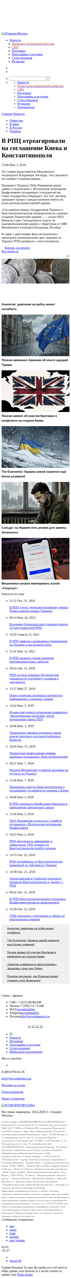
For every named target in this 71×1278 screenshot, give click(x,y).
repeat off (15, 1260)
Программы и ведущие (27, 54)
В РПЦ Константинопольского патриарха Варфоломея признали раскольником (37, 900)
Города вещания (12, 1092)
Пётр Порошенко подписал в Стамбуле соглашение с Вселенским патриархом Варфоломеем (35, 824)
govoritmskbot (26, 1009)
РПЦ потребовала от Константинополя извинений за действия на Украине (35, 863)
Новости (15, 40)
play (12, 1226)
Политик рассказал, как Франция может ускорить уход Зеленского (32, 978)
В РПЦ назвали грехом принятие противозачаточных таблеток (31, 659)
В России (15, 127)
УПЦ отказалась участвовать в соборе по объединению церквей (37, 917)
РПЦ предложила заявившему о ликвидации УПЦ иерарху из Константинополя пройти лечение (32, 844)
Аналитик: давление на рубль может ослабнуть (30, 930)
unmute (14, 1237)
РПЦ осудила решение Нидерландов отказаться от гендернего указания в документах (34, 678)
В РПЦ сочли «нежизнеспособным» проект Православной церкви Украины (38, 609)
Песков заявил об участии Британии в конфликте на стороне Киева (31, 954)
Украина (15, 131)
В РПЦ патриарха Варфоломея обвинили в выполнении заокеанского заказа (38, 805)
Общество (16, 120)
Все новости (10, 251)
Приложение (26, 107)
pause (13, 1229)
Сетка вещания (22, 58)
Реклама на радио (13, 1085)
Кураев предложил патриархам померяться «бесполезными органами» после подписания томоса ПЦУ (38, 716)
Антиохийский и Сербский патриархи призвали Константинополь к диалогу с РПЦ (36, 882)
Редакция (18, 61)
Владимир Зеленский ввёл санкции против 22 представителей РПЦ (38, 626)
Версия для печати (17, 248)
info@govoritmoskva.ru (35, 1016)
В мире (14, 124)
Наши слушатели (13, 1098)
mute (12, 1233)
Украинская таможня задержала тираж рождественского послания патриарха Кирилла (35, 736)
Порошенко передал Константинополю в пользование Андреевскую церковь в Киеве (39, 788)
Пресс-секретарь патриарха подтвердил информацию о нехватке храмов (36, 697)
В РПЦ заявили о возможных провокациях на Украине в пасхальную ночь (38, 642)
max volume (17, 1240)
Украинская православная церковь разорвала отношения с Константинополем (38, 754)
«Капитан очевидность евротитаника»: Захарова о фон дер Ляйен (32, 966)
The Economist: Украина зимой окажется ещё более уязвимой (33, 942)
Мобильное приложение (25, 1051)
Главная (7, 114)
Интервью (19, 50)
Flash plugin (25, 1274)
